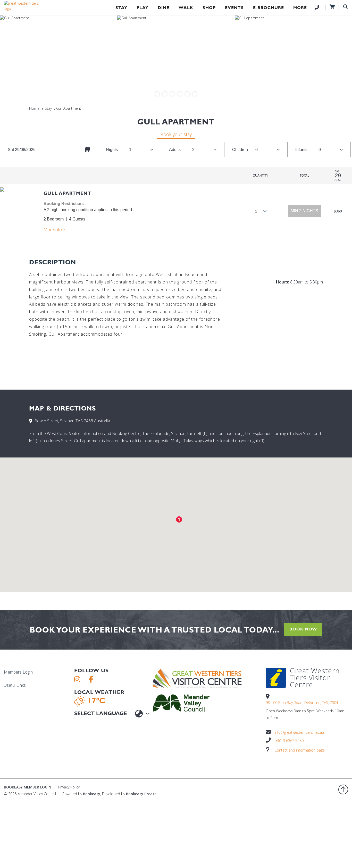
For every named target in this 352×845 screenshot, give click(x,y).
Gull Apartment (67, 193)
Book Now (303, 629)
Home (34, 108)
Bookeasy (91, 793)
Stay (121, 7)
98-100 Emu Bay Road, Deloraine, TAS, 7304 (302, 702)
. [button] (54, 229)
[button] (304, 211)
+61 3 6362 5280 (289, 740)
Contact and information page (299, 750)
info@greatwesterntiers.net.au (299, 732)
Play (142, 7)
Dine (163, 7)
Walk (186, 7)
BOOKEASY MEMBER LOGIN (27, 787)
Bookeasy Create (141, 793)
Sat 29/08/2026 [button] (22, 149)
